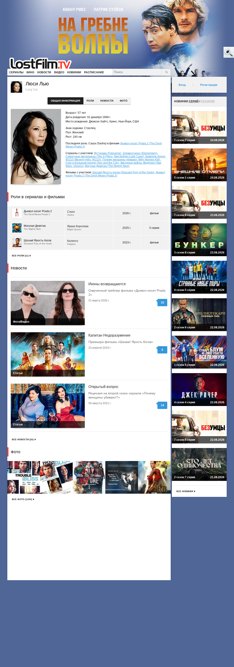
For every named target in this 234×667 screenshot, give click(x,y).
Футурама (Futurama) (107, 153)
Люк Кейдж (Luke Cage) (129, 156)
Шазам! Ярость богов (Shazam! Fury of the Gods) (123, 172)
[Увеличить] (23, 477)
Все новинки (184, 491)
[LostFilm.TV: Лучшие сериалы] (42, 63)
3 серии (154, 227)
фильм (154, 213)
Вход (182, 85)
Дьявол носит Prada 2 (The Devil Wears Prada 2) (115, 174)
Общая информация (65, 100)
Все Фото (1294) (22, 499)
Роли (90, 100)
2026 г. (126, 213)
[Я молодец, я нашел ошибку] (211, 52)
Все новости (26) (23, 439)
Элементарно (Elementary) (139, 153)
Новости (106, 100)
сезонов (208, 101)
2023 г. (126, 242)
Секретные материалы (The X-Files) (89, 156)
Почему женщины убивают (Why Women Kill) (131, 159)
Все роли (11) (20, 256)
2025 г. (126, 227)
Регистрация (208, 85)
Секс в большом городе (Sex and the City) (92, 162)
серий (194, 101)
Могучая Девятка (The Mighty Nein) (107, 166)
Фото (124, 100)
